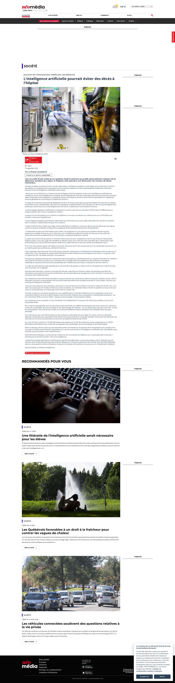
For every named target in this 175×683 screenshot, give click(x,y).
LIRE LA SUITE (29, 454)
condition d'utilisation (154, 671)
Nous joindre (44, 659)
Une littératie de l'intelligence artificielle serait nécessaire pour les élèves (67, 437)
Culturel (110, 21)
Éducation (100, 21)
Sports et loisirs (68, 21)
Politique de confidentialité (50, 670)
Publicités (43, 667)
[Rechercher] (152, 15)
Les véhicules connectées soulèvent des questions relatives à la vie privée (71, 625)
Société (131, 21)
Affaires (80, 21)
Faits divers (121, 21)
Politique (89, 21)
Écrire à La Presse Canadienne (38, 175)
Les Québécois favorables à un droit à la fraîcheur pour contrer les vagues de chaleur (65, 531)
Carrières (43, 665)
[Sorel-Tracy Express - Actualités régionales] (33, 7)
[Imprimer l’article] (115, 159)
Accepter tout (144, 676)
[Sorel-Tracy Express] (30, 667)
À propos (42, 662)
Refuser (162, 676)
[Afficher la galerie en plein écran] (118, 89)
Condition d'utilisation (48, 672)
